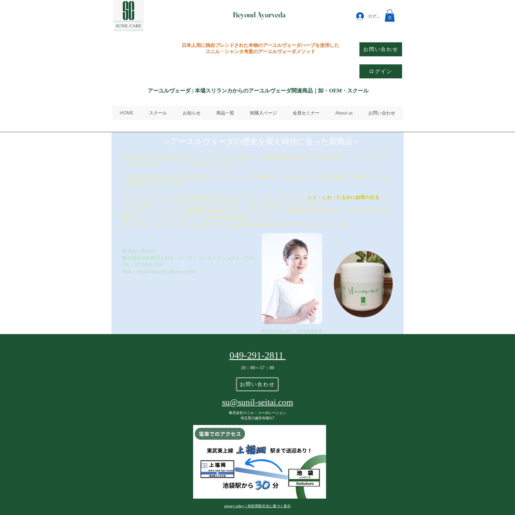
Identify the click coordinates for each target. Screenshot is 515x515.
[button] (389, 15)
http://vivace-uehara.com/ (166, 271)
